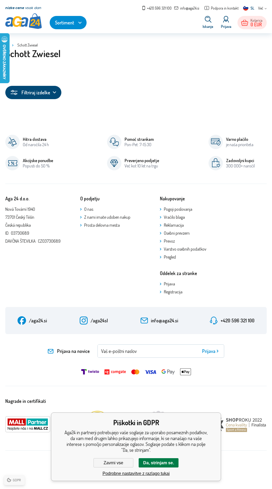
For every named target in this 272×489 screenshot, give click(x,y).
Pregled (170, 257)
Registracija (173, 291)
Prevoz (169, 241)
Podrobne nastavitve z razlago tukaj (136, 473)
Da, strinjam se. (158, 463)
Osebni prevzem (177, 233)
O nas (88, 209)
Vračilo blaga (174, 217)
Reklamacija (174, 225)
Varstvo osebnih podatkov (185, 249)
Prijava (169, 283)
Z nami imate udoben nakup (107, 217)
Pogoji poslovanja (178, 209)
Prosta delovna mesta (102, 225)
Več (260, 8)
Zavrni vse (113, 463)
